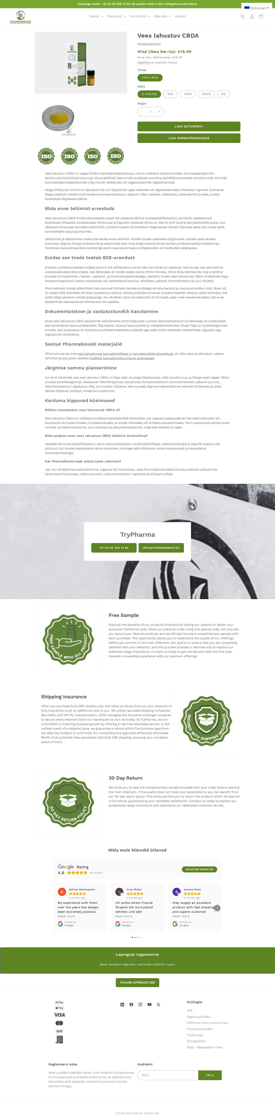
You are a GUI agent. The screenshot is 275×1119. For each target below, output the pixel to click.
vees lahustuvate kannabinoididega (103, 354)
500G (206, 94)
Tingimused (195, 1035)
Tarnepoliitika (196, 1041)
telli (210, 1075)
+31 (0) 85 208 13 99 (114, 547)
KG (223, 94)
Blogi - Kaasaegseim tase (204, 1047)
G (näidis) (149, 94)
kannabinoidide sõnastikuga (153, 354)
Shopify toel (151, 1113)
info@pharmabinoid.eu (161, 547)
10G (170, 94)
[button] (96, 16)
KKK (189, 1010)
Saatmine (144, 62)
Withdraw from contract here (207, 1023)
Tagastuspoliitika (198, 1016)
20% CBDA (150, 77)
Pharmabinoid (134, 1113)
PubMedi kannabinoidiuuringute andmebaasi (122, 358)
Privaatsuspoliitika (200, 1029)
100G (188, 94)
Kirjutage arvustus (199, 869)
